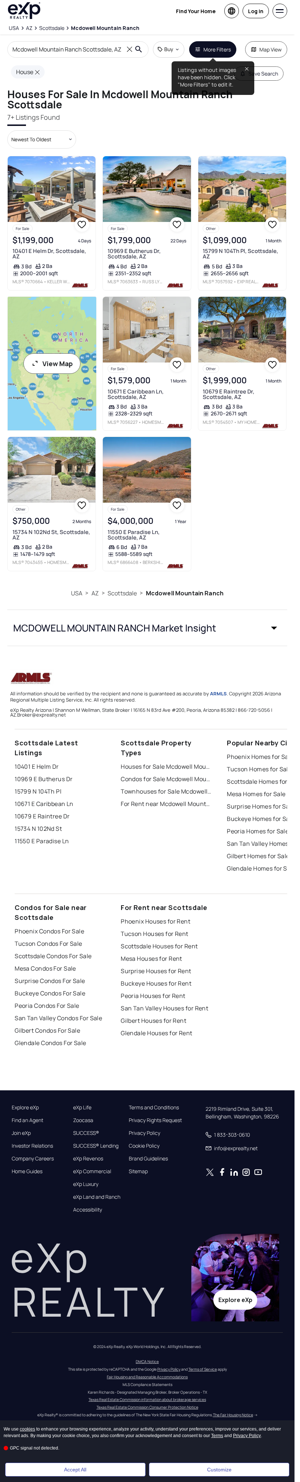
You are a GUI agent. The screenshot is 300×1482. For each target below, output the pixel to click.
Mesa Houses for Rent (151, 959)
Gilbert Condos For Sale (47, 1030)
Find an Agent (27, 1120)
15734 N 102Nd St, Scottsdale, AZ (51, 534)
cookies (27, 1429)
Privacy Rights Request (155, 1120)
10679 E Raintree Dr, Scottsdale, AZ (228, 394)
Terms (217, 1435)
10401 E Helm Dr (37, 767)
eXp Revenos (88, 1158)
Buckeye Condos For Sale (50, 993)
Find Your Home (195, 11)
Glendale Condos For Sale (50, 1043)
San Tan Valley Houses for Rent (164, 1008)
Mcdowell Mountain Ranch (185, 593)
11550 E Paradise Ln (42, 841)
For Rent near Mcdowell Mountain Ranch (166, 804)
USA (76, 593)
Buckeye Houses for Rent (156, 983)
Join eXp (21, 1133)
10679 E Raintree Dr (42, 816)
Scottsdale (122, 593)
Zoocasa (83, 1120)
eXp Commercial (92, 1171)
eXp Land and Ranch (96, 1196)
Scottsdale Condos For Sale (53, 956)
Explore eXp (25, 1107)
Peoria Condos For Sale (47, 1006)
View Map (57, 363)
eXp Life (82, 1107)
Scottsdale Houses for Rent (159, 946)
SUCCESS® (86, 1133)
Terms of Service (202, 1369)
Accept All (75, 1470)
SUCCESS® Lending (96, 1145)
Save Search (263, 73)
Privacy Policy (144, 1133)
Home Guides (27, 1171)
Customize (219, 1470)
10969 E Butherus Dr (43, 779)
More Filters (217, 49)
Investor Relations (32, 1145)
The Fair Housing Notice (233, 1414)
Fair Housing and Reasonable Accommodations (147, 1376)
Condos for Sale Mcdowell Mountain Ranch (166, 779)
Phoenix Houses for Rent (155, 921)
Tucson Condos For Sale (48, 944)
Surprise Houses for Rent (156, 971)
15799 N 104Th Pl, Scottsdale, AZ (240, 253)
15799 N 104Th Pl (38, 791)
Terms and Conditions (154, 1107)
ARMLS (218, 693)
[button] (147, 628)
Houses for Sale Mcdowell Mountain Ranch (166, 767)
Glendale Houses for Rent (156, 1033)
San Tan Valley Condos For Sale (58, 1018)
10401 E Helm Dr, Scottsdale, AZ (49, 253)
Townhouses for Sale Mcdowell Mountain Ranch (166, 791)
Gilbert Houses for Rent (153, 1021)
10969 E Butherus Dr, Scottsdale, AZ (134, 253)
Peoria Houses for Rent (153, 996)
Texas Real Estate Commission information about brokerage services (147, 1399)
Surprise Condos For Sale (50, 981)
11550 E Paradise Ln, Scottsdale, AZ (134, 534)
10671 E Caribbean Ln (44, 804)
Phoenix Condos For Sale (49, 931)
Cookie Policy (144, 1145)
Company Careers (33, 1158)
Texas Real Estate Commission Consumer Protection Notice (147, 1407)
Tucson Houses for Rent (154, 934)
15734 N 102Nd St (38, 829)
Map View (270, 49)
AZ (95, 593)
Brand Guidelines (148, 1158)
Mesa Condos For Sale (45, 968)
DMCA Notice (147, 1361)
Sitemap (138, 1171)
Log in (255, 11)
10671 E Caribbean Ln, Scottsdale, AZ (136, 394)
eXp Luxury (85, 1184)
